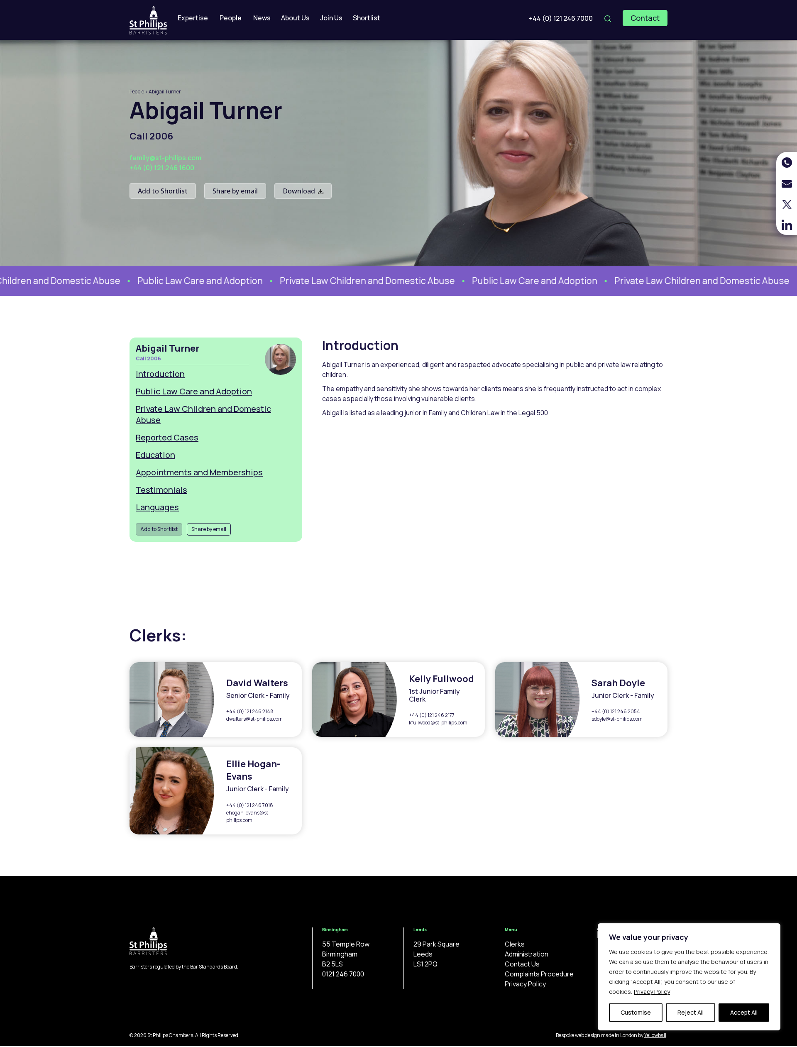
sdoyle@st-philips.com (617, 718)
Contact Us (522, 964)
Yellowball (655, 1035)
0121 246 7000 (343, 974)
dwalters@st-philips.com (254, 718)
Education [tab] (155, 454)
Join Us (331, 17)
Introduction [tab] (160, 373)
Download (300, 191)
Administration (526, 954)
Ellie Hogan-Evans (253, 770)
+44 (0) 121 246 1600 (162, 167)
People (231, 17)
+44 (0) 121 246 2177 (432, 715)
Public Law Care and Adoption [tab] (194, 391)
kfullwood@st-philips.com (438, 722)
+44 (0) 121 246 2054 (616, 711)
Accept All (744, 1012)
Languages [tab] (157, 507)
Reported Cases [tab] (167, 437)
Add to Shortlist (163, 191)
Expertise (193, 17)
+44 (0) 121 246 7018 (249, 805)
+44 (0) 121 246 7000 (561, 18)
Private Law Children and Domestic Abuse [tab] (203, 414)
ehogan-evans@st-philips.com (248, 816)
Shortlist (366, 17)
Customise (636, 1012)
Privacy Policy (652, 992)
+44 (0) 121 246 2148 (250, 711)
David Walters (257, 683)
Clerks (515, 944)
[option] (176, 281)
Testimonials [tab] (161, 489)
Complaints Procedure (539, 974)
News (262, 17)
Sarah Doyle (618, 683)
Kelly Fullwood (441, 679)
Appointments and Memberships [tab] (199, 472)
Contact (645, 18)
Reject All (690, 1012)
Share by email (235, 191)
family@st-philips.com (165, 157)
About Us (295, 17)
